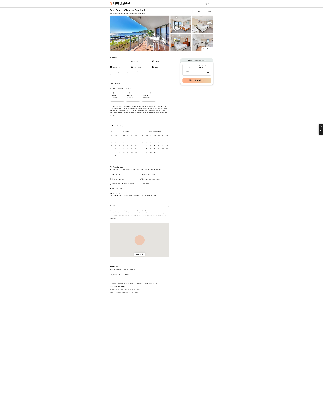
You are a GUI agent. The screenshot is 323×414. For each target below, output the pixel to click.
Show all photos (207, 49)
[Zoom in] (137, 254)
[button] (111, 156)
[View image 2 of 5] (180, 24)
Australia (123, 292)
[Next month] (167, 132)
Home (111, 292)
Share (198, 11)
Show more (113, 116)
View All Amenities (124, 73)
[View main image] (140, 33)
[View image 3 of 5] (202, 24)
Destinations (117, 292)
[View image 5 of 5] (202, 42)
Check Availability (197, 80)
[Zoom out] (141, 254)
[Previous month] (111, 132)
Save (209, 11)
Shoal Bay (128, 292)
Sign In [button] (207, 4)
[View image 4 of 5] (180, 42)
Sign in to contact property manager (147, 283)
